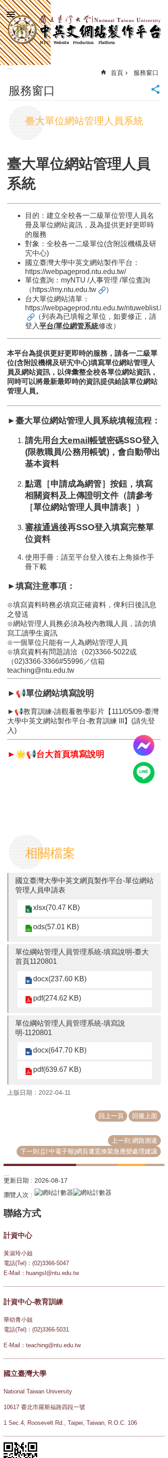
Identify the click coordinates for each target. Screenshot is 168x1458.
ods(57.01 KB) (56, 927)
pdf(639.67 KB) (57, 1069)
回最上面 (144, 1115)
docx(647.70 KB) (59, 1050)
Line (144, 772)
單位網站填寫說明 (60, 693)
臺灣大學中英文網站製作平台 (84, 30)
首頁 (117, 72)
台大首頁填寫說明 (70, 754)
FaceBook (144, 745)
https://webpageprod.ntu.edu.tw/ (75, 271)
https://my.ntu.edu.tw (64, 289)
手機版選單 (11, 14)
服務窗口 (146, 72)
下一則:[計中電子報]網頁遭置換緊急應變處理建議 (88, 1151)
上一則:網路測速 (134, 1140)
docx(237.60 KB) (59, 979)
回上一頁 (111, 1115)
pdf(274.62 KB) (57, 998)
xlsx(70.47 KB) (56, 907)
